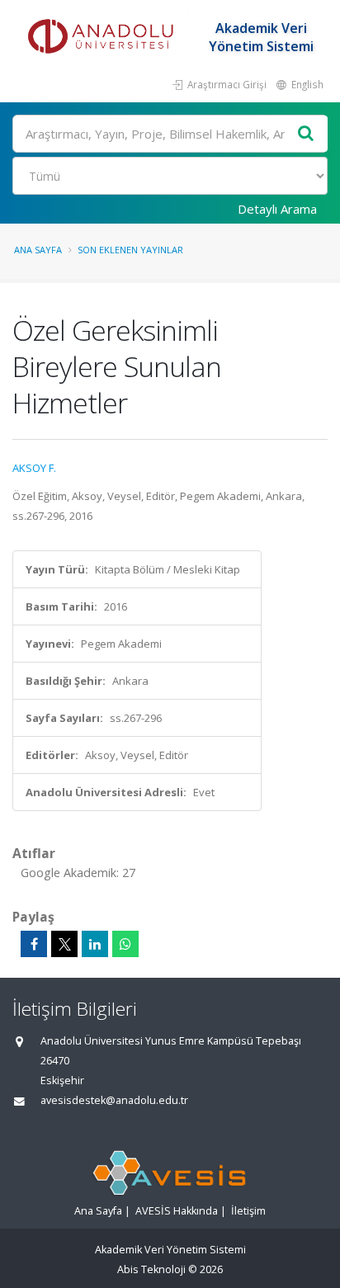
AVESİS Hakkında (176, 1211)
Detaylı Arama (277, 209)
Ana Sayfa (38, 249)
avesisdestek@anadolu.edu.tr (114, 1100)
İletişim (248, 1211)
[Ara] (306, 134)
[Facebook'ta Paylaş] (34, 944)
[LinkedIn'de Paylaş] (95, 944)
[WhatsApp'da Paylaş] (125, 944)
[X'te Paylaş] (64, 944)
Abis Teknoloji (151, 1269)
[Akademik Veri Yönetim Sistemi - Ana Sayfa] (103, 37)
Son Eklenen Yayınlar (130, 249)
